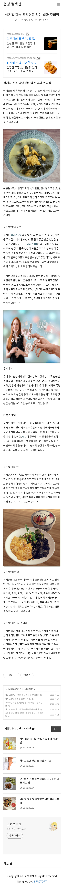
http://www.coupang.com (21, 58)
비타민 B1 (32, 244)
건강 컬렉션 (14, 824)
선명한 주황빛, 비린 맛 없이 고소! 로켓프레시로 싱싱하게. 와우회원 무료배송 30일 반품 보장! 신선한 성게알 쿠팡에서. (22, 69)
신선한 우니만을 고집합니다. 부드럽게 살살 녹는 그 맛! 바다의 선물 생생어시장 (22, 45)
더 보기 (56, 729)
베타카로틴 (16, 235)
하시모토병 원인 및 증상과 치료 (18, 699)
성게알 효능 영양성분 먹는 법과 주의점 (32, 15)
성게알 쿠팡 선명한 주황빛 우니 (22, 63)
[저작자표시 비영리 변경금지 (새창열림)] (37, 675)
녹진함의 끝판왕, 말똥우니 (22, 39)
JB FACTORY (39, 881)
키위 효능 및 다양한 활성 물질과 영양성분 (22, 695)
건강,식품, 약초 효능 (16, 829)
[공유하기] (16, 675)
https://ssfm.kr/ (15, 34)
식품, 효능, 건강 (26, 20)
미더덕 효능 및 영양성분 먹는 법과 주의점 (22, 710)
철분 (24, 436)
